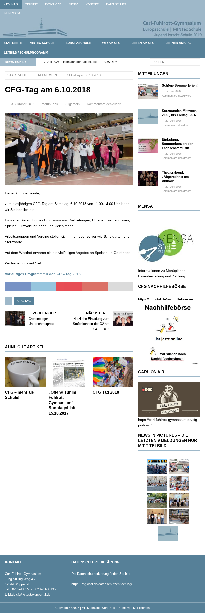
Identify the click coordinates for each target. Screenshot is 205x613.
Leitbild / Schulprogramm (26, 52)
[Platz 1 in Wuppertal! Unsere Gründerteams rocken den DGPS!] (157, 516)
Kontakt (92, 4)
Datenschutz (116, 4)
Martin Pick (50, 104)
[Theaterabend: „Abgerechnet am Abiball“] (148, 178)
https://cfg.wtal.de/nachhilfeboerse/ (165, 299)
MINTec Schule (42, 43)
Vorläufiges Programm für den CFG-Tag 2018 (43, 274)
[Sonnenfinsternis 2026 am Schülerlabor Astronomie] (157, 466)
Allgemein (73, 104)
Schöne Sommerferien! (180, 85)
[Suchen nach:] (175, 62)
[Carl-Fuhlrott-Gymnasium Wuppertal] (102, 35)
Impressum (12, 13)
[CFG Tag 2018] (113, 372)
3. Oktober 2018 (22, 104)
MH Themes (141, 608)
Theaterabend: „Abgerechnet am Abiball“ (175, 177)
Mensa (73, 4)
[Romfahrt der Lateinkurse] (157, 483)
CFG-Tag (24, 301)
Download (53, 4)
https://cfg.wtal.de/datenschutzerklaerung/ (102, 584)
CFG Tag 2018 (106, 392)
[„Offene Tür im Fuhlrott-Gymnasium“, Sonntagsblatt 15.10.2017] (69, 372)
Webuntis (11, 4)
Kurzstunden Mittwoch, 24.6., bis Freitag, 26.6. (180, 113)
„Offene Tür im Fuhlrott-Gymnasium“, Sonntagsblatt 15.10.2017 (62, 402)
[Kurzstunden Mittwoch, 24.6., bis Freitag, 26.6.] (148, 116)
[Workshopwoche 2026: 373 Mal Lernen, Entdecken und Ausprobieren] (180, 483)
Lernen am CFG (178, 43)
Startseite (13, 43)
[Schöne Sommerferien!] (148, 91)
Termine (32, 4)
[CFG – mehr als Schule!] (25, 372)
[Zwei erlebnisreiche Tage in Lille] (157, 500)
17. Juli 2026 (173, 91)
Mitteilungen (153, 74)
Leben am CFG (143, 43)
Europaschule (78, 43)
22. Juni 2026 (174, 120)
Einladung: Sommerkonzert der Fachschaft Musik (177, 144)
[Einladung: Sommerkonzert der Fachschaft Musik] (148, 145)
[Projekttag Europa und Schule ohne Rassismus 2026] (180, 516)
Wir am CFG (111, 43)
